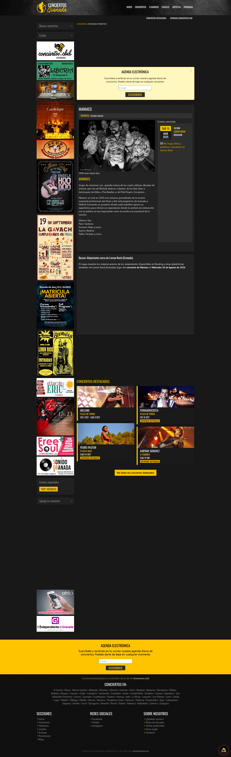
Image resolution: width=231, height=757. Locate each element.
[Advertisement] (135, 46)
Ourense (129, 700)
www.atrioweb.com (141, 751)
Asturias (123, 690)
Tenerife (104, 703)
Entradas (188, 7)
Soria (84, 703)
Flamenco (154, 7)
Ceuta (125, 693)
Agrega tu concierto (49, 501)
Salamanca (171, 700)
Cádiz (82, 693)
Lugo (56, 700)
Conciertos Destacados (156, 18)
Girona (77, 696)
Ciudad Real (136, 693)
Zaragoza (164, 703)
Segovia (66, 703)
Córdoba (149, 693)
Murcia (91, 700)
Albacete (93, 690)
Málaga (74, 700)
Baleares (151, 690)
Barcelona (162, 690)
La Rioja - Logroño (141, 696)
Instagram (97, 725)
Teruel (113, 703)
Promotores (45, 735)
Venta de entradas (155, 722)
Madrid (64, 700)
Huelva (111, 696)
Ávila (132, 690)
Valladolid (142, 703)
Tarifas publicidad (155, 725)
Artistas (176, 7)
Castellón (116, 693)
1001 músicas (48, 489)
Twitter (95, 722)
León (168, 696)
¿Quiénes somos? (155, 719)
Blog (41, 739)
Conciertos (140, 7)
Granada (87, 696)
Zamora (153, 703)
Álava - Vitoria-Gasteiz (76, 690)
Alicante (103, 690)
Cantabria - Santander (98, 693)
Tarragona (93, 703)
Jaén (128, 696)
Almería (114, 690)
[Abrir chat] (224, 750)
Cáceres (74, 693)
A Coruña (58, 690)
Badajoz (140, 690)
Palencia (140, 700)
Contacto (150, 732)
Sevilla (75, 703)
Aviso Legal (151, 729)
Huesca (120, 696)
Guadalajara (99, 696)
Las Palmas (158, 696)
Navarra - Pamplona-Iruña (110, 700)
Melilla (82, 700)
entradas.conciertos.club (181, 18)
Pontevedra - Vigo (155, 700)
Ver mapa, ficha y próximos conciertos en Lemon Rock (172, 147)
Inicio (129, 7)
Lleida (176, 696)
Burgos (64, 693)
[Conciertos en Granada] (52, 7)
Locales (165, 7)
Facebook (97, 719)
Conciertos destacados (93, 381)
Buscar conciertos (48, 26)
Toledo (121, 703)
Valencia (131, 703)
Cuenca (158, 693)
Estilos (42, 35)
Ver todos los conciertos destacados (135, 472)
